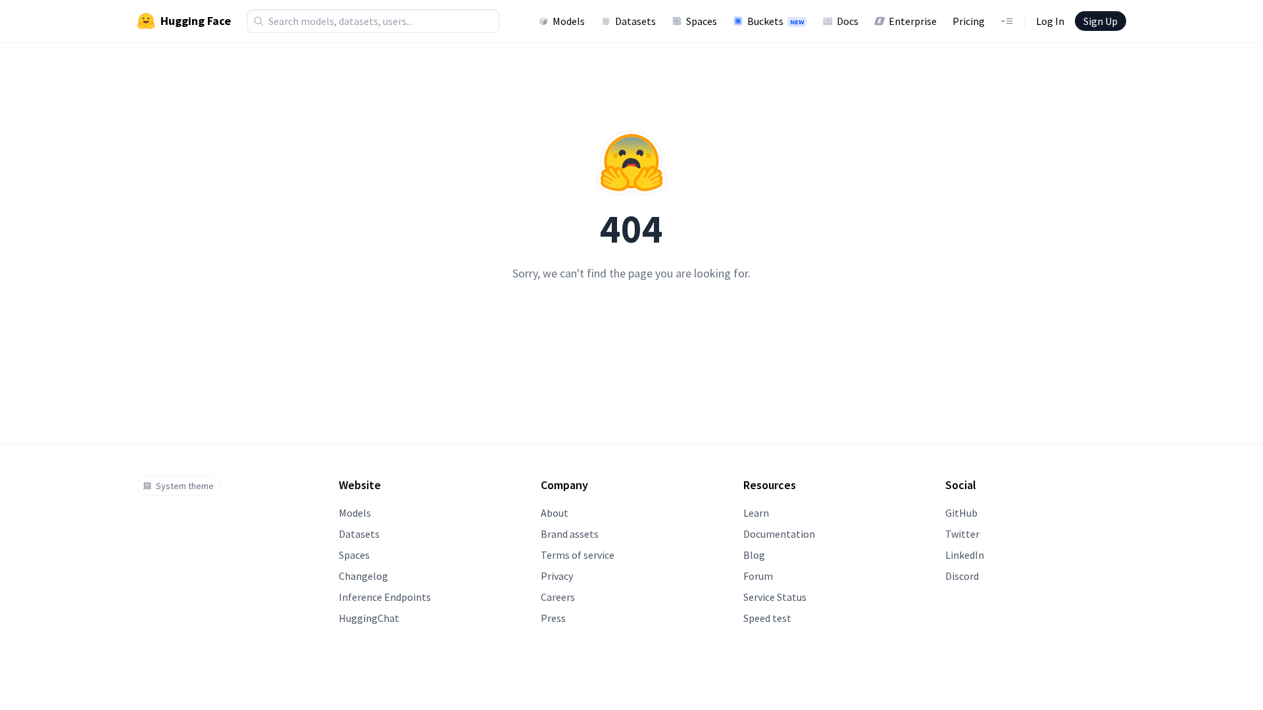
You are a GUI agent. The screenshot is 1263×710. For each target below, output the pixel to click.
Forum (758, 575)
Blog (754, 554)
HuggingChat (369, 618)
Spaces (701, 21)
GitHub (961, 512)
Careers (558, 597)
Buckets (775, 21)
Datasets (635, 21)
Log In (1050, 21)
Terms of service (577, 554)
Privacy (557, 575)
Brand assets (570, 533)
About (554, 512)
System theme (185, 486)
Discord (962, 575)
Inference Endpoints (385, 597)
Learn (756, 512)
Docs (847, 21)
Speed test (767, 618)
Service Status (774, 597)
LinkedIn (964, 554)
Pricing (969, 21)
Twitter (962, 533)
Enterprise (913, 21)
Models (569, 21)
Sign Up (1100, 21)
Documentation (779, 533)
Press (553, 618)
